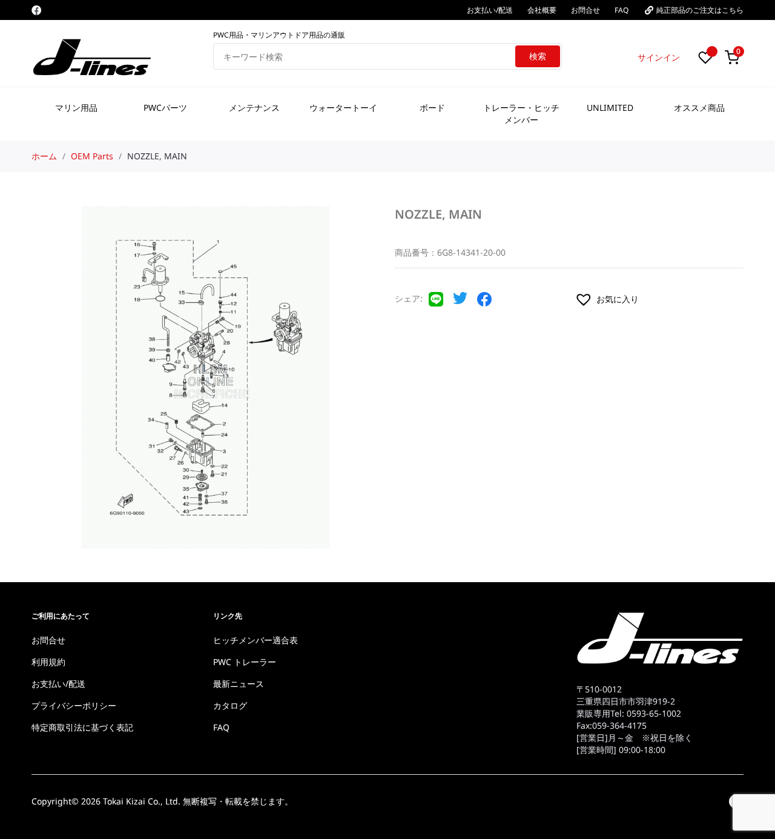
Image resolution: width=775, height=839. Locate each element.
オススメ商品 (699, 107)
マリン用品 (76, 107)
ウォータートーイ (343, 107)
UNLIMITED (610, 107)
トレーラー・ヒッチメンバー (521, 113)
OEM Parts (92, 156)
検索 (537, 56)
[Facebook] (36, 10)
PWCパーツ (165, 107)
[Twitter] (460, 301)
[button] (659, 299)
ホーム (44, 156)
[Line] (436, 303)
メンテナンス (254, 107)
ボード (432, 107)
